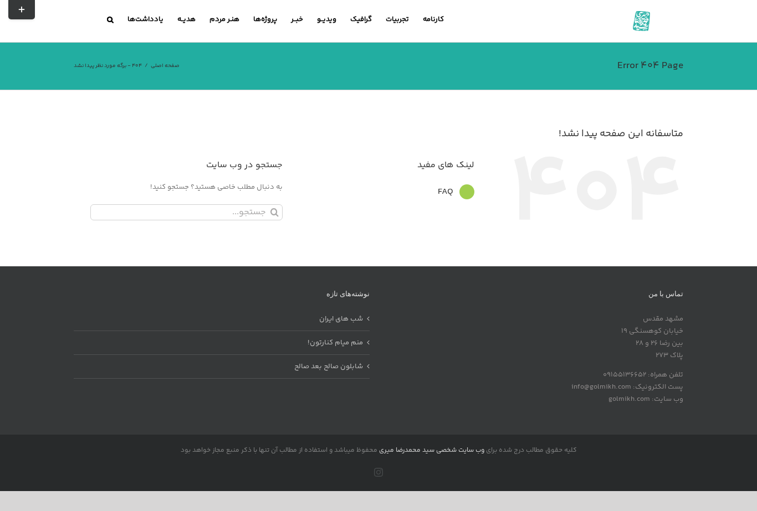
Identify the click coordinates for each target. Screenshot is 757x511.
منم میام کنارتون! (335, 342)
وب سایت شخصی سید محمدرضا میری (431, 450)
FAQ (445, 192)
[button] (110, 19)
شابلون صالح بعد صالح (328, 366)
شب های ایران (341, 318)
